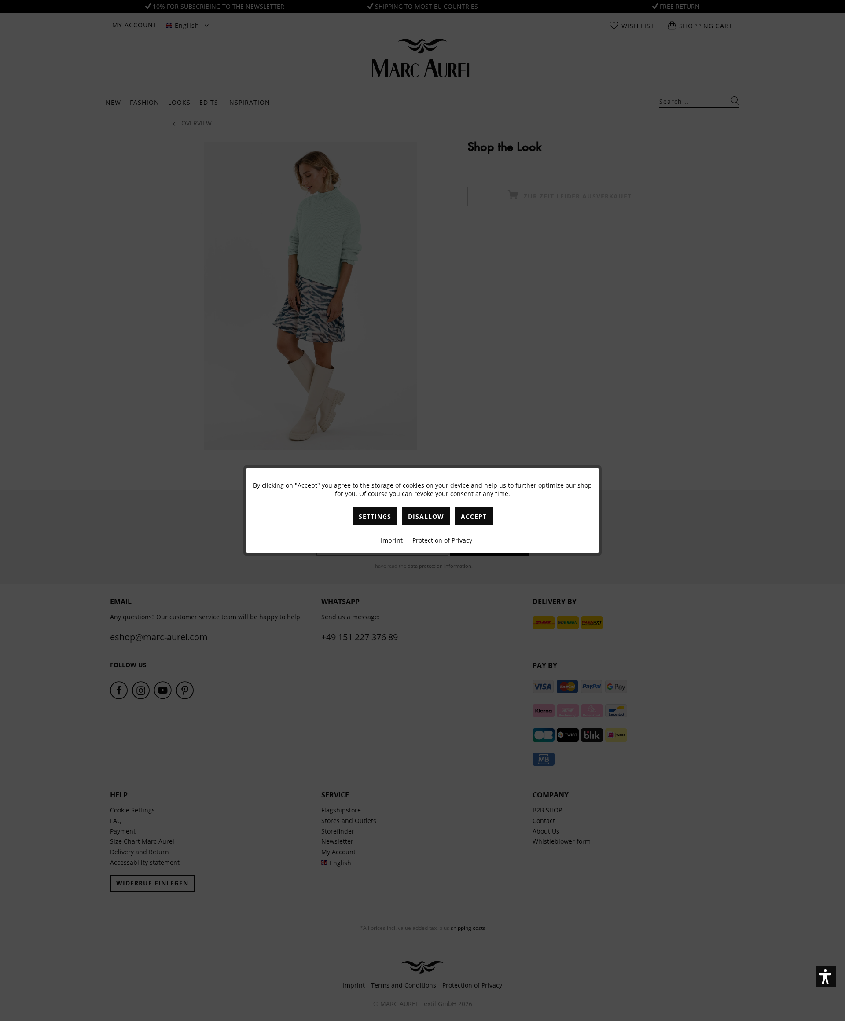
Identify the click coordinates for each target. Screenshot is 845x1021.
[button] (826, 976)
